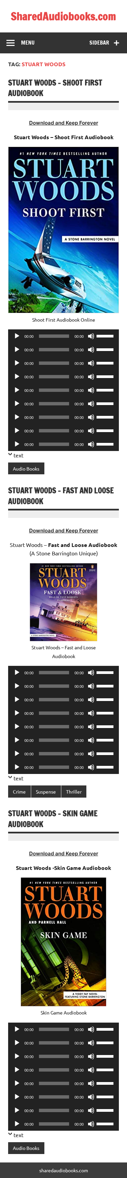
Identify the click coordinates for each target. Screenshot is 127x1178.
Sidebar (99, 42)
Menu (28, 42)
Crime (19, 791)
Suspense (46, 791)
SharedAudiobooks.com (63, 16)
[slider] (106, 335)
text (18, 455)
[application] (63, 336)
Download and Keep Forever (63, 123)
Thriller (74, 791)
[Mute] (91, 336)
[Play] (17, 336)
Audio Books (26, 469)
